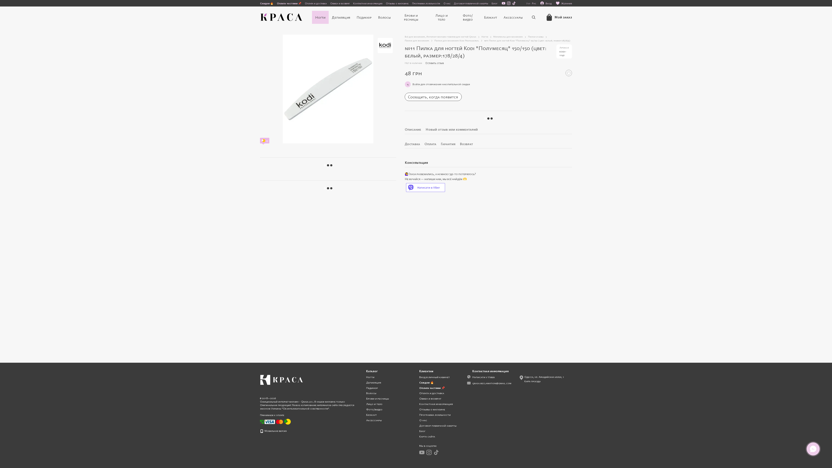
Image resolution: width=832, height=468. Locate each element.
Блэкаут (490, 17)
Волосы (384, 17)
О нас (447, 3)
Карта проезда (532, 381)
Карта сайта (427, 436)
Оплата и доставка (316, 3)
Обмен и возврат (340, 3)
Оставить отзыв (434, 63)
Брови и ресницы (411, 17)
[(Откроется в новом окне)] (287, 421)
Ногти (320, 17)
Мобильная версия (275, 430)
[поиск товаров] (533, 17)
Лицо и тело (442, 17)
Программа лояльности (426, 3)
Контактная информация (367, 3)
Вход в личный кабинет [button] (434, 377)
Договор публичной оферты (471, 3)
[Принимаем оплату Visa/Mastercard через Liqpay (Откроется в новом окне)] (274, 421)
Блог (494, 3)
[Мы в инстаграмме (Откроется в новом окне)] (508, 3)
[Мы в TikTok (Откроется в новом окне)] (514, 3)
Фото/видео (468, 17)
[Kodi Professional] (385, 45)
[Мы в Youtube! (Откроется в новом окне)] (503, 3)
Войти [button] (416, 84)
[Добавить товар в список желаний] (569, 73)
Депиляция (341, 17)
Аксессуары (513, 17)
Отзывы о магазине (397, 3)
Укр (528, 3)
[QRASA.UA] (281, 379)
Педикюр (364, 17)
